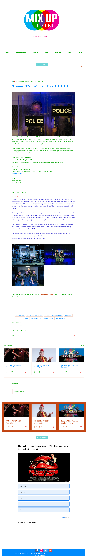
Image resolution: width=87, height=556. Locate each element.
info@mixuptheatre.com (37, 553)
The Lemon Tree (60, 318)
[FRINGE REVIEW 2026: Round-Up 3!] (44, 355)
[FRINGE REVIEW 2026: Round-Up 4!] (16, 355)
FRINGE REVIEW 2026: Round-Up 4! (14, 366)
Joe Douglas (68, 315)
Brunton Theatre (48, 318)
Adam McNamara (57, 315)
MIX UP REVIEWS (17, 322)
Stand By (47, 315)
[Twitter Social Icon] (45, 550)
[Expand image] (28, 254)
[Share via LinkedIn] (21, 330)
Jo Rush (25, 318)
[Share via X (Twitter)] (17, 330)
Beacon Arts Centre (36, 318)
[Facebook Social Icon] (36, 550)
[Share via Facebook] (13, 330)
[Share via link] (26, 330)
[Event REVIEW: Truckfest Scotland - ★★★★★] (71, 355)
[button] (81, 67)
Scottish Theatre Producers (34, 315)
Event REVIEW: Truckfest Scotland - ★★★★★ (69, 366)
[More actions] (74, 81)
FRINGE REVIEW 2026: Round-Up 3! (41, 366)
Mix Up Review (20, 315)
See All (82, 345)
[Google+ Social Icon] (50, 550)
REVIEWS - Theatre (17, 325)
